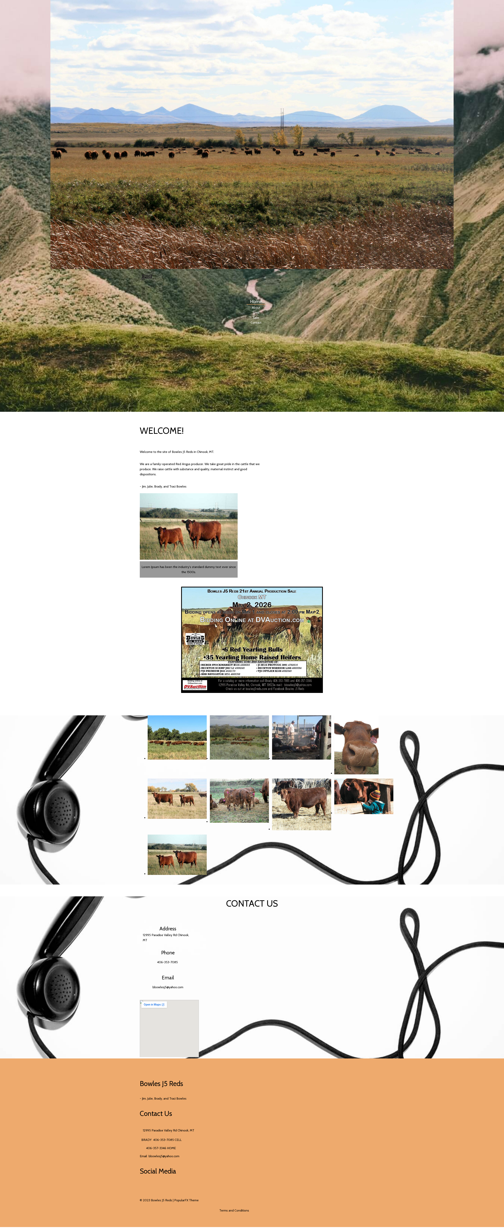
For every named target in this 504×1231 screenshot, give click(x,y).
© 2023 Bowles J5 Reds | (157, 1200)
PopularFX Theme (186, 1200)
